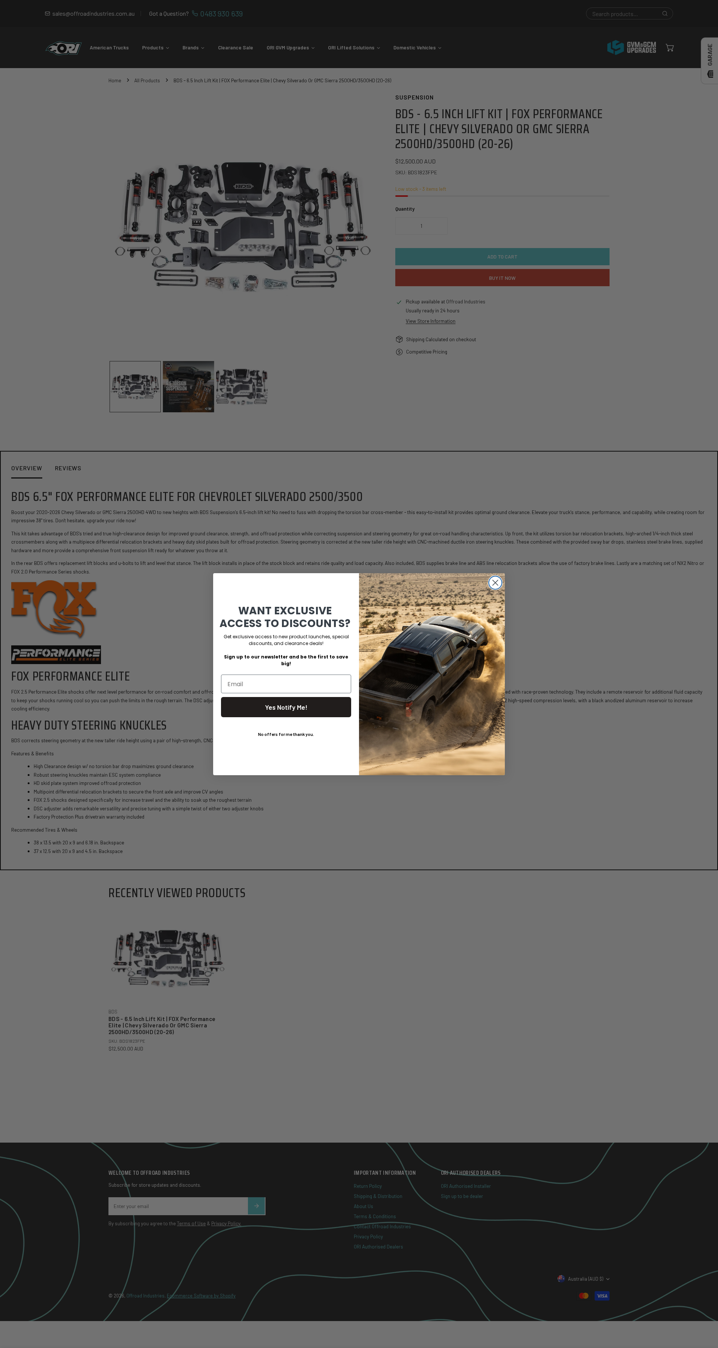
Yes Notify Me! (286, 707)
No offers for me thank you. (286, 734)
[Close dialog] (495, 582)
